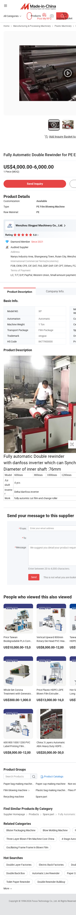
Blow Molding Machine (55, 830)
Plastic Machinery (63, 25)
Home (6, 25)
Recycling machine (14, 796)
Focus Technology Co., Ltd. (45, 900)
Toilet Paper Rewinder (18, 881)
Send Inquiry (35, 183)
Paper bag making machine (18, 783)
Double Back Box (15, 873)
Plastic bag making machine (51, 790)
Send (34, 577)
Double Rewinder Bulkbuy (51, 881)
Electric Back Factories (51, 864)
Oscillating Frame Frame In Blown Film (27, 847)
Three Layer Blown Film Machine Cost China (30, 838)
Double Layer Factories (18, 864)
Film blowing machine (15, 790)
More (7, 888)
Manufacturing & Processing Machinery (32, 25)
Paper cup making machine (50, 783)
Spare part (41, 796)
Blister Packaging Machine (20, 830)
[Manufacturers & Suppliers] (38, 6)
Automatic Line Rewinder (46, 873)
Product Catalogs (53, 776)
